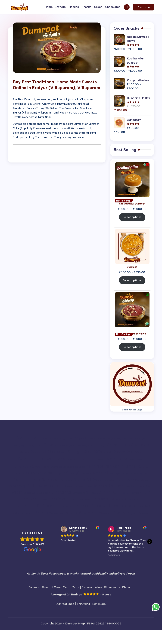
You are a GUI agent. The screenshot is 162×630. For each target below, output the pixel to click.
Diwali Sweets (114, 452)
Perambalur (125, 479)
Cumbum (24, 452)
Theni (73, 499)
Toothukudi (144, 506)
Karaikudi (19, 473)
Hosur (46, 466)
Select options (132, 217)
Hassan (139, 459)
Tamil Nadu (30, 499)
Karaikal (143, 466)
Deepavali (38, 452)
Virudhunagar (124, 512)
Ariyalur (80, 438)
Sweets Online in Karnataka (107, 492)
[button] (143, 7)
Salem (16, 492)
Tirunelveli (50, 505)
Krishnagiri (72, 473)
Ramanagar (71, 486)
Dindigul (75, 451)
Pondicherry (17, 486)
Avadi (99, 438)
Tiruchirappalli (25, 505)
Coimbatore (118, 444)
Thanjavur (58, 498)
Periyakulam (141, 480)
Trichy (15, 513)
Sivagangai (79, 492)
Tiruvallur (98, 505)
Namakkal (50, 479)
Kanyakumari (124, 466)
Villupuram (88, 512)
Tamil (146, 492)
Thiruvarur (101, 499)
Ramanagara (85, 486)
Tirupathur (66, 506)
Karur (47, 473)
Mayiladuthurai (130, 473)
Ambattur (47, 438)
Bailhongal (109, 438)
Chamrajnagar (18, 445)
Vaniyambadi (56, 513)
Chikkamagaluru (84, 445)
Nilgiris (79, 479)
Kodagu (58, 473)
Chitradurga (99, 445)
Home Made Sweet (27, 466)
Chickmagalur (67, 445)
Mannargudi (115, 473)
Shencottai (29, 492)
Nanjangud (66, 480)
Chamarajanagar (136, 438)
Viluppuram (105, 513)
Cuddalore (140, 445)
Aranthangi (59, 438)
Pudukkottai (37, 485)
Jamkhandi (56, 466)
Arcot (69, 438)
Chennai (51, 444)
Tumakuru (25, 513)
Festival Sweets (78, 459)
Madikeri (87, 473)
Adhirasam (28, 437)
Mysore (143, 473)
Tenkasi (43, 499)
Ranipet (140, 486)
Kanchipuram (98, 466)
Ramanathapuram (109, 485)
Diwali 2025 (93, 452)
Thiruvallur (85, 499)
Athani (91, 438)
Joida (82, 466)
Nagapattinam (26, 479)
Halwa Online (115, 459)
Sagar (149, 486)
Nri (89, 479)
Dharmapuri (56, 451)
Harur (131, 459)
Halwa (98, 459)
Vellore (70, 512)
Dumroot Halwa (35, 459)
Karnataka (33, 473)
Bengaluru (121, 438)
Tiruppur (80, 505)
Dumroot (133, 451)
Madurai (100, 472)
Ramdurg (130, 486)
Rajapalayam (56, 486)
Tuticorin (39, 512)
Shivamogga (43, 492)
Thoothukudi (119, 499)
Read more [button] (113, 555)
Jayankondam (70, 466)
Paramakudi (109, 480)
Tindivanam (133, 499)
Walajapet (143, 513)
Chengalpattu (35, 445)
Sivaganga (61, 492)
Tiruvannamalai (122, 505)
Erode (60, 459)
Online (97, 479)
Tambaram (135, 492)
